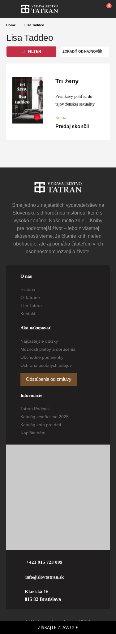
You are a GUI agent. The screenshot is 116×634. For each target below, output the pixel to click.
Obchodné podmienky (41, 357)
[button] (13, 9)
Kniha (61, 117)
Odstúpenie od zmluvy (48, 379)
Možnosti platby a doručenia (47, 349)
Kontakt (27, 313)
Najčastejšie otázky (39, 341)
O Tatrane (30, 297)
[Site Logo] (39, 9)
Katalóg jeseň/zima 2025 (44, 416)
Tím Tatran (31, 305)
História (27, 289)
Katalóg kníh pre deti (40, 424)
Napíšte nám (32, 432)
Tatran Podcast (35, 408)
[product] (27, 100)
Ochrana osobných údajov (46, 365)
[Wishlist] (91, 9)
